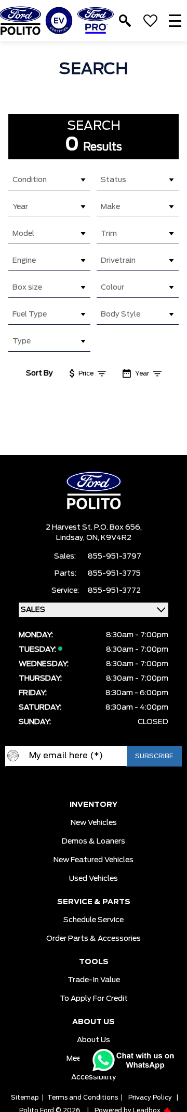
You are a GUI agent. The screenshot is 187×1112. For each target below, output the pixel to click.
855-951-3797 (114, 556)
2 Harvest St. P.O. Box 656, (94, 527)
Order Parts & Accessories (93, 938)
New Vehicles (94, 823)
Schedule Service (93, 920)
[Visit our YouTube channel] (83, 783)
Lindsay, (71, 538)
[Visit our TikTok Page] (124, 783)
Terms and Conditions (82, 1097)
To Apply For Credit (94, 998)
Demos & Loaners (93, 841)
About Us (93, 1040)
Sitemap (25, 1097)
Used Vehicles (93, 878)
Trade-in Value (94, 980)
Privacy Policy (150, 1097)
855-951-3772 (114, 590)
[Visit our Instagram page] (104, 783)
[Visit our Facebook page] (62, 783)
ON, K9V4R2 (108, 538)
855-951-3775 (114, 573)
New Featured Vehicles (93, 860)
